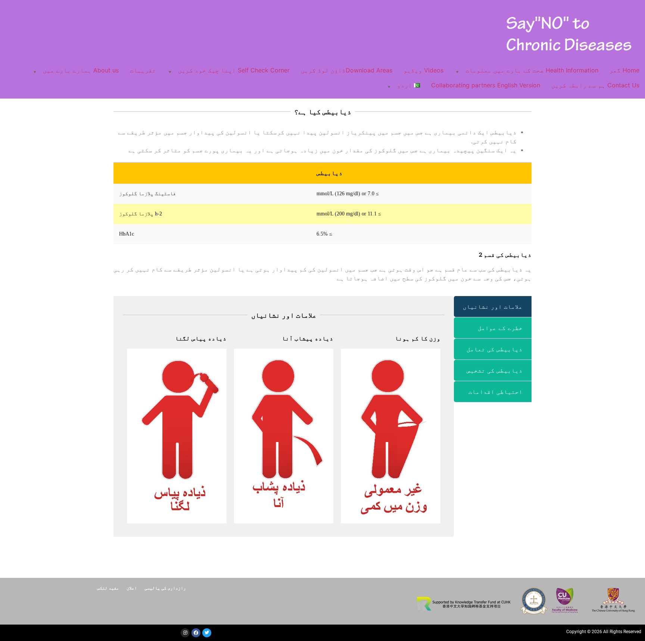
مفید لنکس (108, 588)
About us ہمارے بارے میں (81, 70)
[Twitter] (206, 632)
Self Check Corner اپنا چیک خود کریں (234, 70)
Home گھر (624, 70)
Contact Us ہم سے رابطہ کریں (595, 85)
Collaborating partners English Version (485, 85)
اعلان (132, 588)
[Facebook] (195, 632)
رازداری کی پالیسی (165, 588)
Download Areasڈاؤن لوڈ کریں (346, 70)
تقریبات (143, 70)
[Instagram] (185, 632)
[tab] (493, 306)
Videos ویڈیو (423, 70)
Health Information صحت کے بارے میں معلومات (531, 70)
